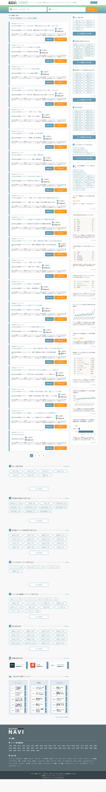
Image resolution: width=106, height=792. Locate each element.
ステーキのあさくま (67, 761)
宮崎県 (27, 750)
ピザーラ (64, 758)
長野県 (95, 745)
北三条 (78, 223)
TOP (10, 15)
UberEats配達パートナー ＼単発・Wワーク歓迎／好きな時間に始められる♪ (36, 198)
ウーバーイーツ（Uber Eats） (83, 281)
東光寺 (78, 226)
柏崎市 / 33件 (45, 535)
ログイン (94, 2)
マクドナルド (38, 758)
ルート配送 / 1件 (45, 603)
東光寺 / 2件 (60, 471)
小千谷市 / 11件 (15, 539)
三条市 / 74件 (30, 535)
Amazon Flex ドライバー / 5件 (35, 567)
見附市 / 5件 (60, 539)
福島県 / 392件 (45, 635)
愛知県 (19, 748)
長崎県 (14, 750)
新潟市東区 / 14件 (16, 507)
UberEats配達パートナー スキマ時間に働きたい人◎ (28, 327)
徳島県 (77, 748)
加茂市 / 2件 (30, 539)
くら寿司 (24, 761)
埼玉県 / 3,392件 (45, 639)
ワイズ (91, 763)
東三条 (78, 221)
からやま (29, 761)
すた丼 (74, 761)
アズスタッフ (80, 283)
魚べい (59, 761)
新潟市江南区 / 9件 (46, 507)
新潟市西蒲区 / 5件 (45, 511)
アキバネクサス (12, 766)
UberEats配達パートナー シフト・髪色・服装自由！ (28, 155)
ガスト (80, 758)
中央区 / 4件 (31, 503)
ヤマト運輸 (79, 369)
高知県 (90, 748)
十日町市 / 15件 (45, 539)
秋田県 (27, 745)
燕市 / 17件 (30, 543)
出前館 (25, 758)
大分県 (23, 750)
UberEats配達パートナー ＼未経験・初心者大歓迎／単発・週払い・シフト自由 (36, 391)
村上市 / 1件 (15, 543)
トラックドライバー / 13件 (33, 599)
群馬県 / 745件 (30, 639)
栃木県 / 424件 (16, 639)
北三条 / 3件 (45, 471)
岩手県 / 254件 (45, 631)
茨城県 (41, 745)
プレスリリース (61, 775)
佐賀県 (10, 750)
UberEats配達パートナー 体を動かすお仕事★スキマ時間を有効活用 (33, 219)
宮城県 (23, 745)
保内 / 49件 (15, 471)
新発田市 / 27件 (60, 535)
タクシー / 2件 (16, 611)
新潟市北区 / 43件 (61, 503)
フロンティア (87, 758)
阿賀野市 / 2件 (45, 547)
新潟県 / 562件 (45, 643)
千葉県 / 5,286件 (60, 639)
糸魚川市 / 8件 (45, 543)
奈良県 (45, 748)
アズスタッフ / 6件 (53, 567)
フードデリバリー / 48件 (32, 611)
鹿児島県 (33, 750)
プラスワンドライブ (69, 763)
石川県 (82, 745)
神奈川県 (68, 745)
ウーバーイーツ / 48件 (16, 567)
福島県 (36, 745)
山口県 (73, 748)
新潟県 (13, 15)
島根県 (59, 748)
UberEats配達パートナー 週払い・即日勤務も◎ (27, 284)
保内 (78, 219)
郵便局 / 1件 (15, 571)
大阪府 (36, 748)
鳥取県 (55, 748)
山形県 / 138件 (30, 635)
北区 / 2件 (46, 503)
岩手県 (19, 745)
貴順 (40, 763)
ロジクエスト (80, 358)
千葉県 (58, 745)
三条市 (17, 15)
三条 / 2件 (15, 475)
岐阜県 (10, 748)
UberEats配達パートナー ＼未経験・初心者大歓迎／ (28, 133)
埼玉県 (54, 745)
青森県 (14, 745)
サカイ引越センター (84, 763)
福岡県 (95, 748)
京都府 (32, 748)
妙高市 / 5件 (60, 543)
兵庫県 (41, 748)
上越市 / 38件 (30, 547)
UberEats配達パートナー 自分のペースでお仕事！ (27, 305)
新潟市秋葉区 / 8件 (61, 507)
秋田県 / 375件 (16, 635)
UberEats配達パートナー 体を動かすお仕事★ (26, 47)
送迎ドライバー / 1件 (16, 607)
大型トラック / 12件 (15, 599)
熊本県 (19, 750)
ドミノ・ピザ (80, 373)
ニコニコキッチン (13, 761)
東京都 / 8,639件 (15, 643)
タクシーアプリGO (13, 763)
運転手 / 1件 (15, 603)
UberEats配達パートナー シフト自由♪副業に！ (27, 69)
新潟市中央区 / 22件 (30, 507)
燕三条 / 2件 (30, 475)
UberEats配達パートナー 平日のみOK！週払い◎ (27, 176)
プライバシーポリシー (51, 775)
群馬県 (50, 745)
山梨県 (90, 745)
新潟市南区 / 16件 (16, 511)
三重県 (23, 748)
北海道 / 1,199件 (15, 631)
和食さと (35, 761)
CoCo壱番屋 (94, 758)
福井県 (86, 745)
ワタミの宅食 (80, 366)
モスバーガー (54, 761)
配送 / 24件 (32, 607)
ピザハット (30, 758)
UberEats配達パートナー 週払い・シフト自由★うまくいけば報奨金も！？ (35, 413)
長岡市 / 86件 (15, 535)
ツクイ (78, 371)
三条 (78, 224)
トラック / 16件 (30, 603)
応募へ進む (61, 39)
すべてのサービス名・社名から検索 (84, 158)
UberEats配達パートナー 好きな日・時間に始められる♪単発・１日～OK (35, 26)
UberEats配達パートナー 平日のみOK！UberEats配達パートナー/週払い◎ (35, 370)
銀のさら (52, 758)
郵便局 (78, 287)
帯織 (78, 230)
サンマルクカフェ (81, 362)
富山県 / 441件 (60, 643)
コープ (18, 766)
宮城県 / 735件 (60, 631)
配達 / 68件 (46, 607)
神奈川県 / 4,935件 (30, 643)
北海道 (10, 745)
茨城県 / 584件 (60, 635)
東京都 (63, 745)
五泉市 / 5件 (15, 547)
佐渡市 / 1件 (60, 547)
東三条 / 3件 (30, 471)
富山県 (77, 745)
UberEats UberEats (18, 434)
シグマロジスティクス (47, 763)
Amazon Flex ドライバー (82, 285)
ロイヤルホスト (41, 761)
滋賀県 (27, 748)
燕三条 (78, 228)
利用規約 (44, 775)
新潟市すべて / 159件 (16, 503)
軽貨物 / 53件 (60, 603)
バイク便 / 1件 (61, 607)
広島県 (68, 748)
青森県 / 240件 (30, 631)
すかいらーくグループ (81, 367)
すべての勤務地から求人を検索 (84, 33)
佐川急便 (28, 763)
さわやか (80, 761)
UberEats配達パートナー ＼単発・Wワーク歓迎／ (27, 112)
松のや (47, 761)
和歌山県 (51, 748)
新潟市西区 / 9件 (30, 511)
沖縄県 (37, 750)
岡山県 (64, 748)
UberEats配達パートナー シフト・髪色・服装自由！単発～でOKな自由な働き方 (37, 241)
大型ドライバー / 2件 (51, 599)
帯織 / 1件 (45, 475)
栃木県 (45, 745)
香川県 (82, 748)
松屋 (19, 761)
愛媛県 (86, 748)
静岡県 (14, 748)
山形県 (32, 745)
